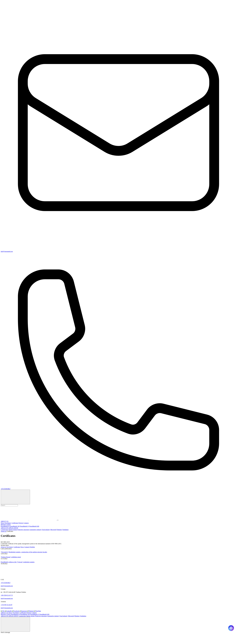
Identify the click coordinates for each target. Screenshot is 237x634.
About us (3, 547)
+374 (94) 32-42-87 (6, 605)
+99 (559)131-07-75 (7, 595)
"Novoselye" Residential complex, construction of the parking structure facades (24, 552)
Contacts (26, 523)
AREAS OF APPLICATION (9, 528)
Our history (8, 523)
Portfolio (32, 547)
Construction (4, 529)
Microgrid (53, 529)
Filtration (59, 529)
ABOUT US (4, 521)
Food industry (46, 529)
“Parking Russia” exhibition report (11, 557)
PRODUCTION (6, 524)
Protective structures (23, 529)
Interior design (13, 529)
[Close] (15, 624)
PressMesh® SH (15, 526)
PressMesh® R (5, 526)
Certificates (15, 523)
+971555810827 (5, 583)
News (2, 523)
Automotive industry (35, 529)
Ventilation (65, 529)
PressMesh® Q (24, 526)
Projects (21, 523)
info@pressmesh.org (7, 586)
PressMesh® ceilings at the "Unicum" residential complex (18, 562)
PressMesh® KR (34, 526)
